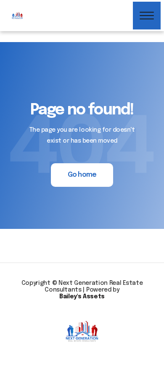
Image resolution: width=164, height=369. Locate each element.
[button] (147, 15)
